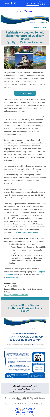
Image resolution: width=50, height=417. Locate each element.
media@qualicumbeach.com (16, 295)
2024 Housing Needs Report (27, 233)
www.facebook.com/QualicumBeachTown (25, 392)
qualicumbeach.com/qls (15, 277)
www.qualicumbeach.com (25, 389)
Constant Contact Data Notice (35, 404)
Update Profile (19, 404)
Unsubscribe (9, 404)
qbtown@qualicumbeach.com (24, 386)
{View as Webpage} (25, 11)
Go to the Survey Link (25, 93)
